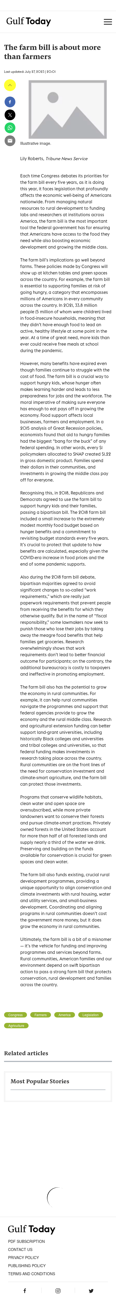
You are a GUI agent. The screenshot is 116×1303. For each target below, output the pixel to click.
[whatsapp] (10, 127)
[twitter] (10, 114)
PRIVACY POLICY (23, 1257)
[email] (10, 140)
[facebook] (10, 102)
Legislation (91, 1014)
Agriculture (16, 1025)
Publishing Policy (27, 1265)
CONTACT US (20, 1249)
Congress (15, 1014)
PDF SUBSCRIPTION (26, 1241)
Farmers (41, 1014)
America (65, 1014)
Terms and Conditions (31, 1273)
